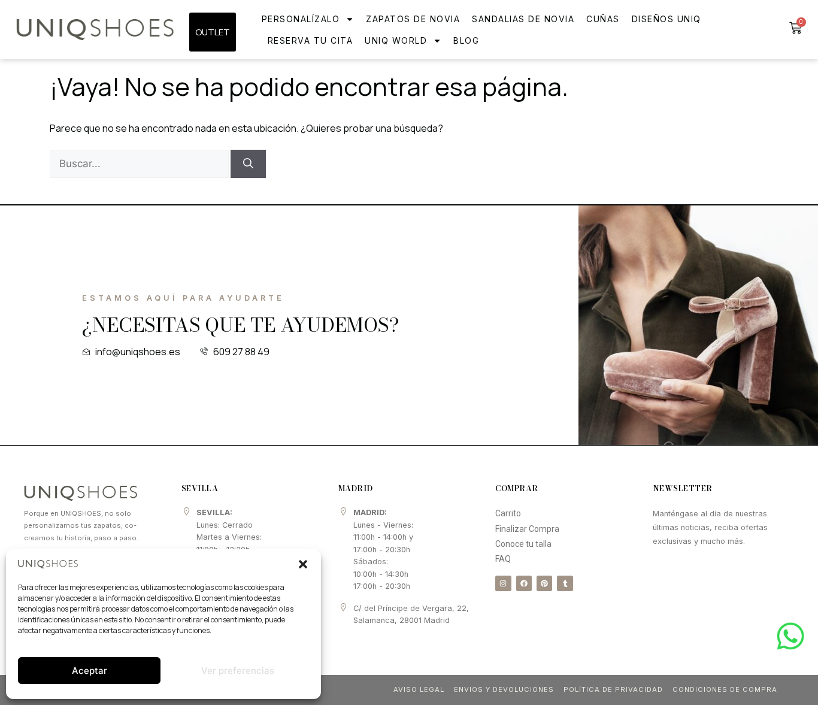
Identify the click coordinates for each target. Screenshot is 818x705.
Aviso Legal (418, 689)
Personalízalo (301, 19)
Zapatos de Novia (413, 19)
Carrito (508, 513)
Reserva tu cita (310, 40)
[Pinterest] (544, 583)
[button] (303, 564)
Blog (466, 40)
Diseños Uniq (666, 19)
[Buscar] (248, 164)
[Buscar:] (140, 163)
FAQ (503, 559)
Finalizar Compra (527, 529)
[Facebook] (524, 583)
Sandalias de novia (523, 19)
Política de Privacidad (613, 689)
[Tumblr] (564, 583)
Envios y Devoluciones (504, 689)
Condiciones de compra (724, 689)
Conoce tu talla (523, 544)
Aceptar (89, 670)
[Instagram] (503, 583)
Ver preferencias (237, 670)
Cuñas (603, 19)
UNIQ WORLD (396, 40)
